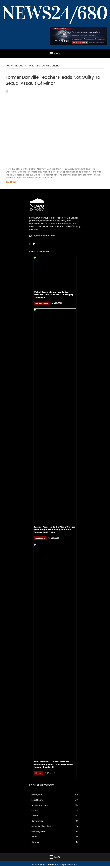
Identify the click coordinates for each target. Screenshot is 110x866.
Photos (38, 773)
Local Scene (40, 538)
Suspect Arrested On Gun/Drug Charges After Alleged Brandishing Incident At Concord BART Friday (54, 529)
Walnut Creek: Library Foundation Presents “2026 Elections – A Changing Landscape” (53, 295)
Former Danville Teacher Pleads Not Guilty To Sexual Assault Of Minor (53, 80)
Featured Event (41, 303)
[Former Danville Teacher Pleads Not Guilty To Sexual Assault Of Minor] (55, 126)
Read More (11, 182)
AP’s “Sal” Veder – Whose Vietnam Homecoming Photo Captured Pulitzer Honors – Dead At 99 (53, 764)
